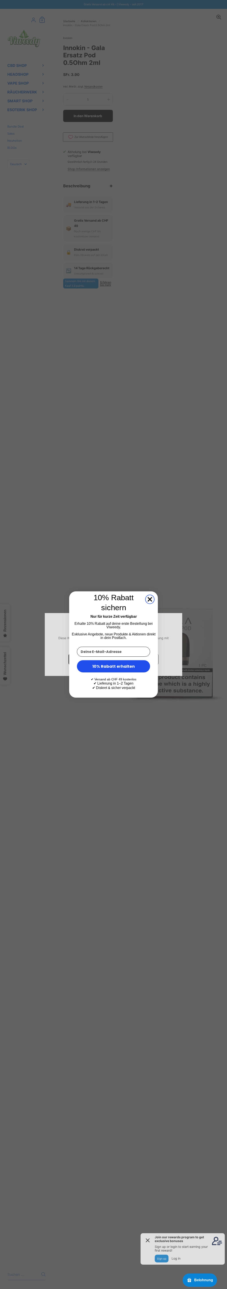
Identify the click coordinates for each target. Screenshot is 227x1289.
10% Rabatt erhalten (113, 666)
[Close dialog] (149, 599)
